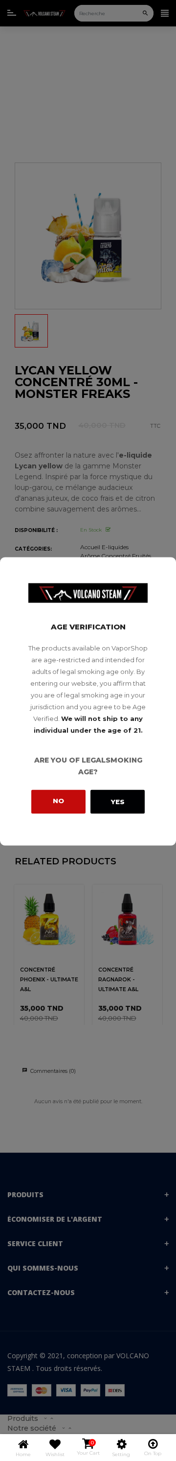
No (58, 800)
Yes (118, 802)
